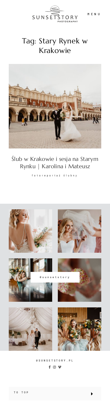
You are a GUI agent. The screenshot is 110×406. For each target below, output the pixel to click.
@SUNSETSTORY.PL (55, 360)
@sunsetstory (55, 277)
